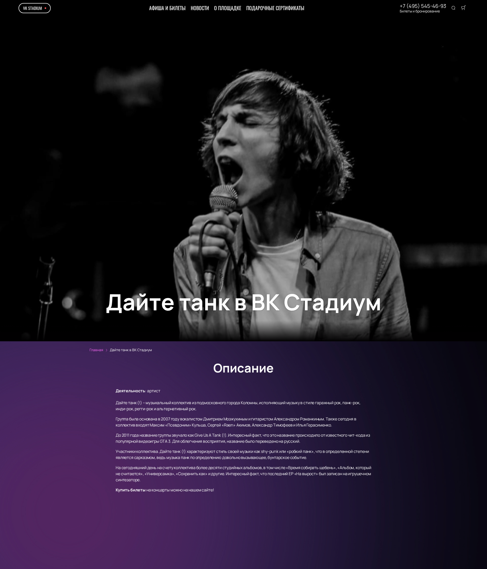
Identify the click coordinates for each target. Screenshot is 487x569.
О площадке (227, 8)
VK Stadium (32, 8)
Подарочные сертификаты (275, 8)
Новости (200, 8)
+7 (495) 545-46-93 (423, 6)
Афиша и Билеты (167, 8)
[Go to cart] (463, 8)
